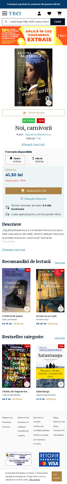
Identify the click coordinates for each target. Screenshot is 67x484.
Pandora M (23, 422)
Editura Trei (23, 417)
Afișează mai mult (33, 144)
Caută (57, 21)
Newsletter (58, 435)
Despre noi (7, 417)
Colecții (21, 435)
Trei (38, 138)
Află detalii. (34, 479)
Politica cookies (40, 435)
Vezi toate (59, 262)
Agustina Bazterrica (38, 134)
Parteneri (6, 422)
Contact (6, 426)
